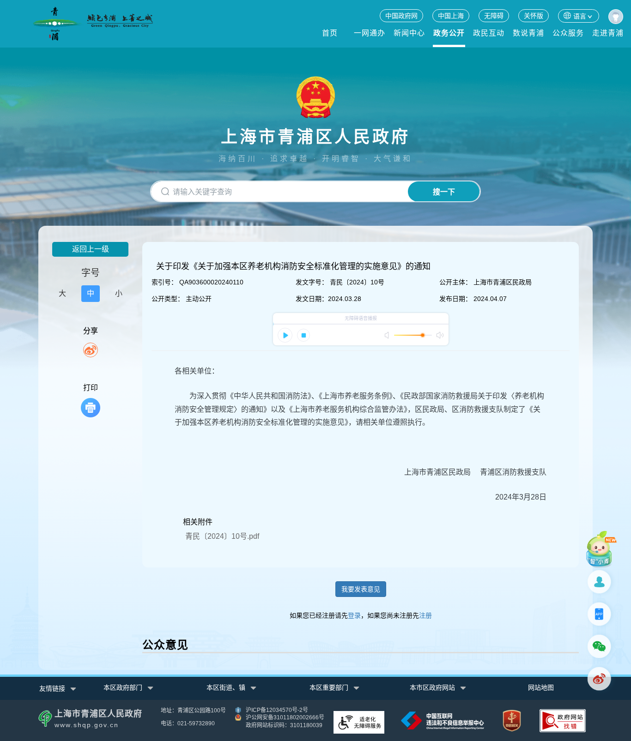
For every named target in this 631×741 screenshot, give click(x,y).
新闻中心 (409, 33)
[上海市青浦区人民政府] (93, 24)
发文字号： (312, 282)
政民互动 (488, 33)
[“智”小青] (601, 549)
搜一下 (444, 192)
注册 (425, 615)
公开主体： (455, 282)
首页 (330, 33)
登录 (354, 615)
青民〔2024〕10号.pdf (222, 536)
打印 (90, 388)
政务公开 (449, 33)
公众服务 (568, 33)
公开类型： (168, 298)
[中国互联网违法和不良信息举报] (442, 719)
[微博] (601, 679)
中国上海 (451, 15)
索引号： (164, 282)
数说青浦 (528, 33)
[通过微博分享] (90, 350)
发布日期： (455, 298)
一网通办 (369, 33)
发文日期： (312, 298)
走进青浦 (608, 33)
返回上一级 (90, 249)
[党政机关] (512, 720)
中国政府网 (401, 15)
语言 (579, 16)
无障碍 (494, 15)
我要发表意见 (360, 589)
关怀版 (533, 15)
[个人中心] (615, 16)
